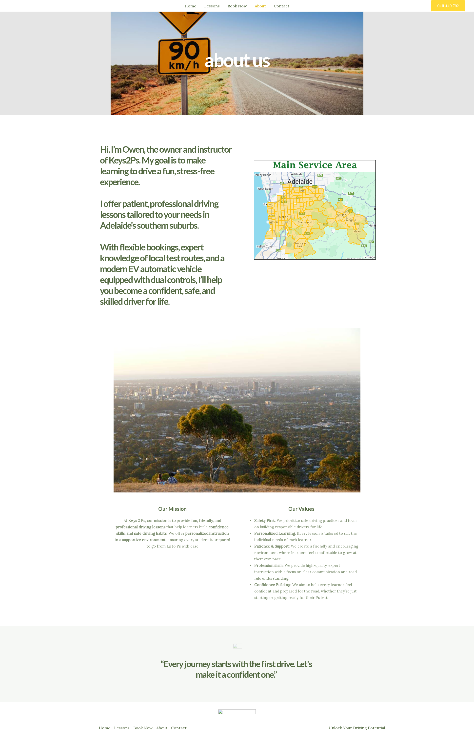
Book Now (237, 5)
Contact (281, 5)
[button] (448, 6)
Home (190, 5)
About (260, 5)
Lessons (212, 5)
